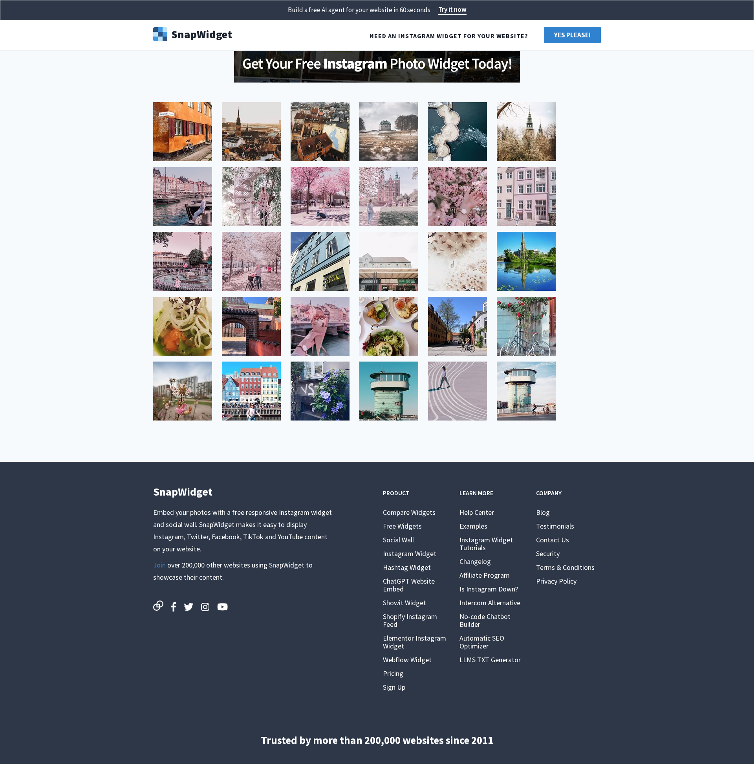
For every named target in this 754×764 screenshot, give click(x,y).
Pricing (393, 673)
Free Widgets (402, 526)
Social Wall (398, 539)
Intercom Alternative (489, 602)
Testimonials (555, 526)
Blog (543, 512)
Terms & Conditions (565, 567)
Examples (473, 526)
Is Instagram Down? (488, 588)
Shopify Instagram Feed (410, 620)
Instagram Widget (409, 553)
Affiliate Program (484, 575)
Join (159, 564)
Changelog (475, 561)
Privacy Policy (556, 581)
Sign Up (394, 687)
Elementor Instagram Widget (414, 642)
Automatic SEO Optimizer (481, 642)
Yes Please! (572, 35)
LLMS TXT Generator (490, 659)
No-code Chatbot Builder (485, 620)
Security (548, 553)
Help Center (476, 512)
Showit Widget (404, 602)
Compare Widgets (409, 512)
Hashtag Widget (407, 567)
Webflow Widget (407, 659)
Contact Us (552, 539)
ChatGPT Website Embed (409, 585)
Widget (201, 33)
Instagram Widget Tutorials (486, 543)
